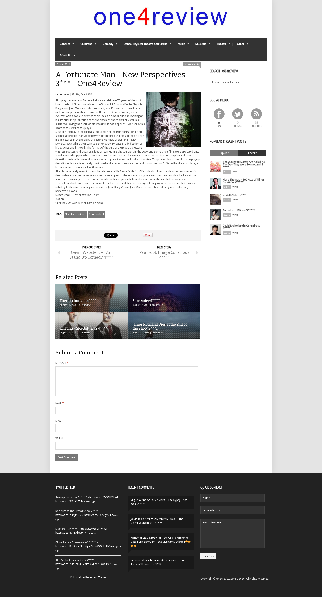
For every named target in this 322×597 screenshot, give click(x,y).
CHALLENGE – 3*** (234, 195)
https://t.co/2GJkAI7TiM (69, 501)
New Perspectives (75, 214)
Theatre (219, 45)
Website (60, 438)
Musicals (198, 45)
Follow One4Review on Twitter (88, 577)
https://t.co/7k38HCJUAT (103, 497)
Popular (224, 153)
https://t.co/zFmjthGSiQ (69, 515)
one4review (62, 94)
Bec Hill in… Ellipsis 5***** (239, 210)
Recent (252, 153)
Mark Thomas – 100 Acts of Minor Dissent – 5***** (243, 181)
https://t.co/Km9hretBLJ (69, 546)
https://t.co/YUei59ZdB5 (69, 564)
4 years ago (89, 501)
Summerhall (96, 214)
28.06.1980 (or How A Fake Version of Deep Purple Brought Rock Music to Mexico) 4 (160, 539)
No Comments (192, 64)
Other (238, 45)
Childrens (84, 45)
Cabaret (62, 45)
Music (179, 45)
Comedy (105, 45)
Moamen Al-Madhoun (144, 560)
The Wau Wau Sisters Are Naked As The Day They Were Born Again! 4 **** (244, 164)
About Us (63, 56)
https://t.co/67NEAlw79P (69, 532)
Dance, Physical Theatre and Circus (143, 45)
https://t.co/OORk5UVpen (99, 546)
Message (61, 363)
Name (59, 403)
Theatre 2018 (63, 64)
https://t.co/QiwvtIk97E (98, 564)
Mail (59, 420)
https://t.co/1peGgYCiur (98, 515)
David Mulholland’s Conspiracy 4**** (241, 227)
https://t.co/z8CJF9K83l (93, 528)
